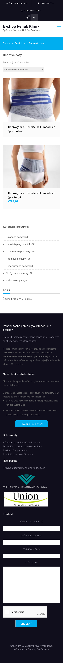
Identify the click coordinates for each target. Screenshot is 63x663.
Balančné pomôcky (16, 236)
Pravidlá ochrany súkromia (18, 454)
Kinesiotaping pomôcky (19, 244)
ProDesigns (43, 649)
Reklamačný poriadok (15, 450)
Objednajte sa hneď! (32, 423)
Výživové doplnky (15, 280)
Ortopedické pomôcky (18, 251)
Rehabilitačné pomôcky (19, 265)
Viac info (31, 100)
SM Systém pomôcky (17, 273)
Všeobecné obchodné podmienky (21, 442)
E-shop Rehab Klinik (21, 26)
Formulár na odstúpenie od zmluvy (22, 446)
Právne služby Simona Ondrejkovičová (24, 467)
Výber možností (31, 166)
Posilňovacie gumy (16, 258)
